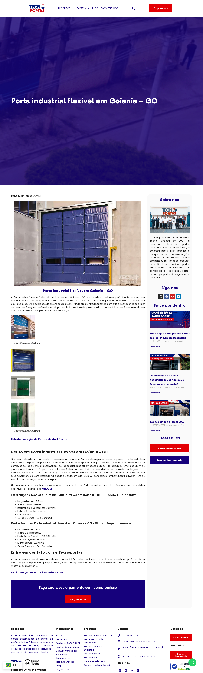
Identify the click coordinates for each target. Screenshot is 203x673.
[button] (133, 8)
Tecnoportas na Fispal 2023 (167, 421)
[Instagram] (160, 296)
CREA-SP (47, 488)
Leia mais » (155, 346)
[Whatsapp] (192, 662)
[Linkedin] (178, 296)
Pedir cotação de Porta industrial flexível (37, 572)
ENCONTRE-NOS (109, 8)
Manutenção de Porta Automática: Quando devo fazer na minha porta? (167, 380)
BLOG (95, 8)
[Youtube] (172, 296)
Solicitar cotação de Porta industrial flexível (39, 439)
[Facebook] (166, 296)
